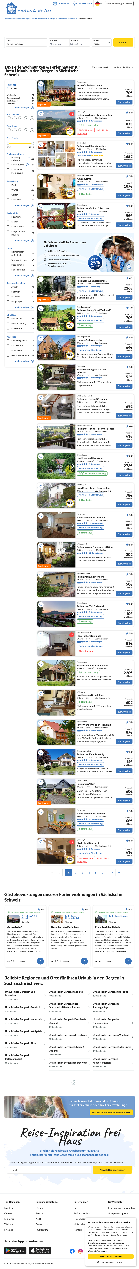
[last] (119, 872)
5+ (32, 118)
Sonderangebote (22, 340)
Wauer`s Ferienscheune (89, 85)
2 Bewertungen (95, 316)
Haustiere (22, 216)
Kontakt (78, 1229)
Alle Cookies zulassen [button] (111, 1256)
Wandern (22, 296)
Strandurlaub (22, 264)
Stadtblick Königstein (88, 843)
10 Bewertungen (96, 523)
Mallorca (9, 1218)
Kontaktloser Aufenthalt (22, 253)
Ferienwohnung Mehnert (90, 576)
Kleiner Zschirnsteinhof (89, 340)
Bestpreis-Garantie (22, 355)
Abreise (74, 40)
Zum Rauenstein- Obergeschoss (94, 488)
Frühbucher (22, 350)
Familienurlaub (22, 269)
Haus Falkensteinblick (89, 636)
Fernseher (22, 199)
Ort (8, 40)
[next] (112, 872)
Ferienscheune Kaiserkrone (92, 280)
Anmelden (64, 3)
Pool (22, 185)
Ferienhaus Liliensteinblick (91, 146)
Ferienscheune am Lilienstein (92, 665)
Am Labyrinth (84, 178)
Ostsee (8, 1213)
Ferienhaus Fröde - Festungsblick (94, 115)
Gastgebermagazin (118, 1213)
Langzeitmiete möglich (22, 233)
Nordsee (8, 1207)
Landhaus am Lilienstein (89, 458)
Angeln (22, 286)
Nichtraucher (22, 226)
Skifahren (22, 291)
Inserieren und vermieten (121, 1207)
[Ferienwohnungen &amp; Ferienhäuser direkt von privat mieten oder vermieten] (28, 10)
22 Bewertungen (96, 819)
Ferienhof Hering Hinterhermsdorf (95, 428)
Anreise (54, 40)
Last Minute (22, 345)
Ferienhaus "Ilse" (86, 784)
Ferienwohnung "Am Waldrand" (94, 310)
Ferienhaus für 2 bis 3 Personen (93, 208)
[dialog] (110, 1242)
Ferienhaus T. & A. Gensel (90, 606)
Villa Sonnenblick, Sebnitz (91, 517)
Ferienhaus (22, 318)
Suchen (123, 42)
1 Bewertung (94, 214)
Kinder (22, 221)
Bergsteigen (22, 301)
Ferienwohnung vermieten (119, 3)
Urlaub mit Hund (22, 260)
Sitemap (8, 1229)
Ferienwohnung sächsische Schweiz (91, 370)
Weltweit (9, 1224)
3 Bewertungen (95, 377)
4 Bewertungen (95, 760)
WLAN (22, 189)
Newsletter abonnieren (112, 1169)
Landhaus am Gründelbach (91, 695)
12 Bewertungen (96, 184)
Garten (22, 194)
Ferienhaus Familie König (90, 754)
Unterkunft (22, 328)
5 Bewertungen (95, 730)
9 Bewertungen (95, 582)
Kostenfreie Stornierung (22, 171)
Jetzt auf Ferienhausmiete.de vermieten (111, 1112)
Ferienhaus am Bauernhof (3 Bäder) (95, 547)
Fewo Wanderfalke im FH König (94, 724)
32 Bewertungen (96, 553)
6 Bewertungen (95, 121)
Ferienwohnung (22, 323)
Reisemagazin (81, 1218)
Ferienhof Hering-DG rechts (92, 399)
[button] (111, 1262)
